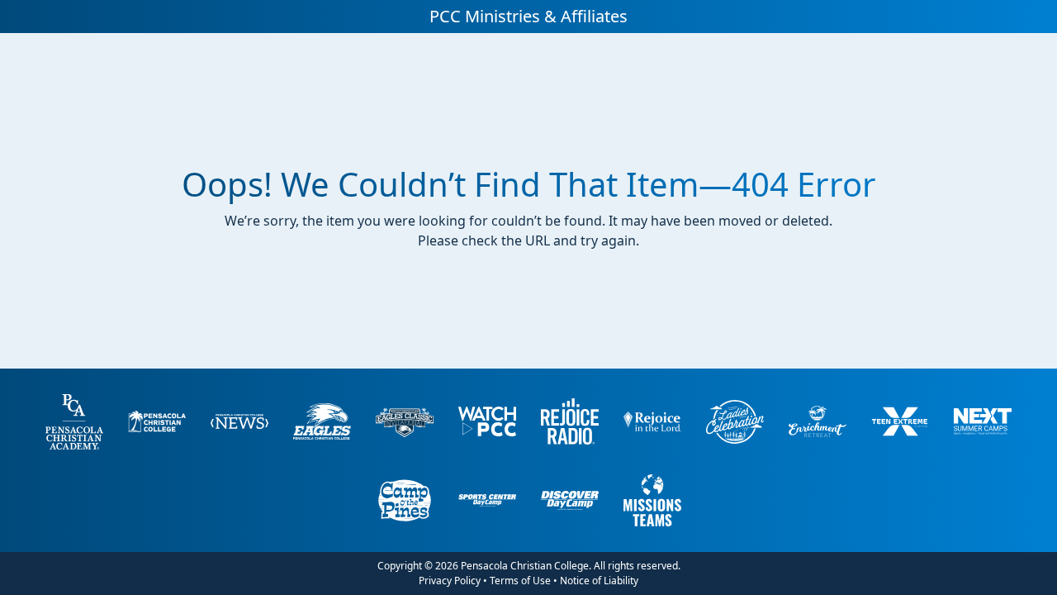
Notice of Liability (599, 581)
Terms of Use (520, 581)
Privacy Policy (450, 581)
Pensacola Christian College (525, 566)
